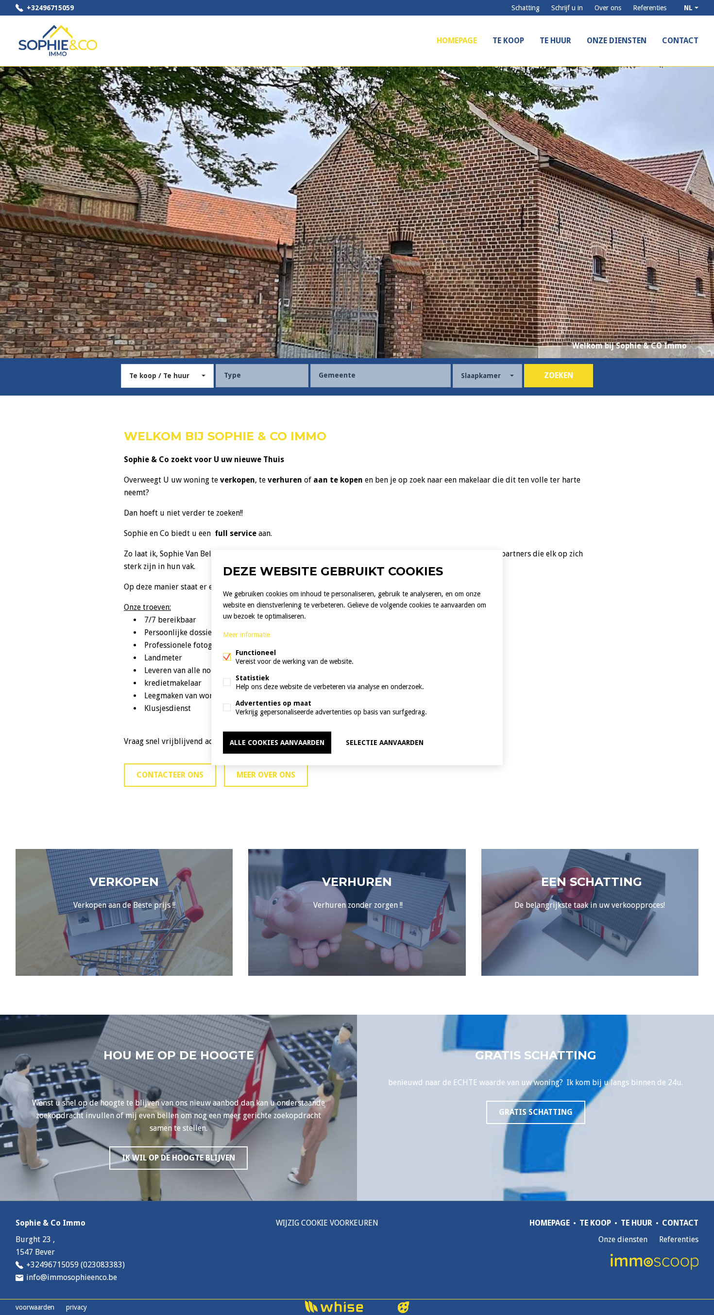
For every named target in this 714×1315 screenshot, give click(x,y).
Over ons (608, 8)
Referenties (649, 8)
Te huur (555, 40)
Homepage (457, 40)
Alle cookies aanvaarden (277, 742)
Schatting (525, 8)
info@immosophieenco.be (71, 1277)
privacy (76, 1307)
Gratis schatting (536, 1112)
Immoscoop (654, 1262)
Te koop (508, 40)
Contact (680, 40)
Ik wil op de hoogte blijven (178, 1157)
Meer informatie (246, 635)
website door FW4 (403, 1307)
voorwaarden (35, 1307)
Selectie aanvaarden (385, 742)
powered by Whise (345, 1306)
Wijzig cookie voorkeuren (327, 1223)
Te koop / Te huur (159, 376)
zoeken (558, 375)
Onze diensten (616, 40)
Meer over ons (266, 774)
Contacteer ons (170, 774)
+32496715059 (50, 8)
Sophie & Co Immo (50, 1223)
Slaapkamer (481, 376)
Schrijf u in (567, 8)
